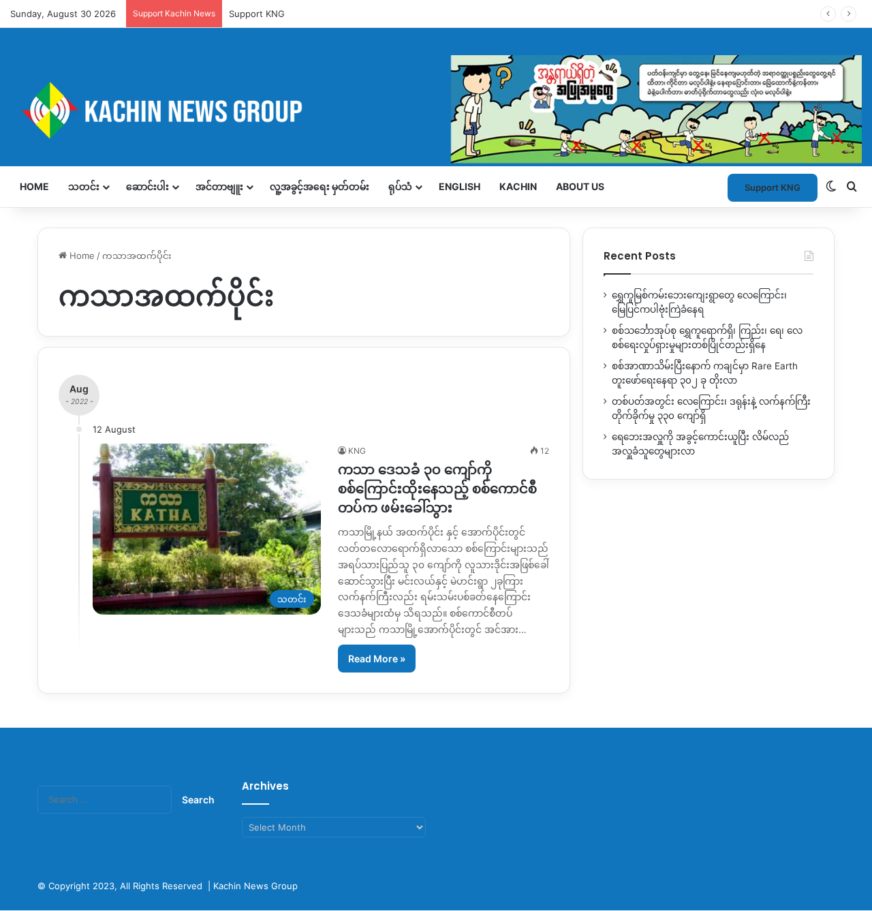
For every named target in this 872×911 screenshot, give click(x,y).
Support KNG (772, 187)
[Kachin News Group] (436, 110)
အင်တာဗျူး (219, 186)
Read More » (376, 658)
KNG (357, 451)
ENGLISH (459, 186)
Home (34, 186)
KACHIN (518, 186)
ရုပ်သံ (400, 186)
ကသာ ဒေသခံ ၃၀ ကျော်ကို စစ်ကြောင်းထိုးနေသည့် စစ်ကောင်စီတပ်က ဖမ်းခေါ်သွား (437, 488)
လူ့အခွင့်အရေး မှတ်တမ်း (319, 186)
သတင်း (83, 186)
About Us (580, 186)
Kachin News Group (255, 885)
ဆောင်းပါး (147, 186)
